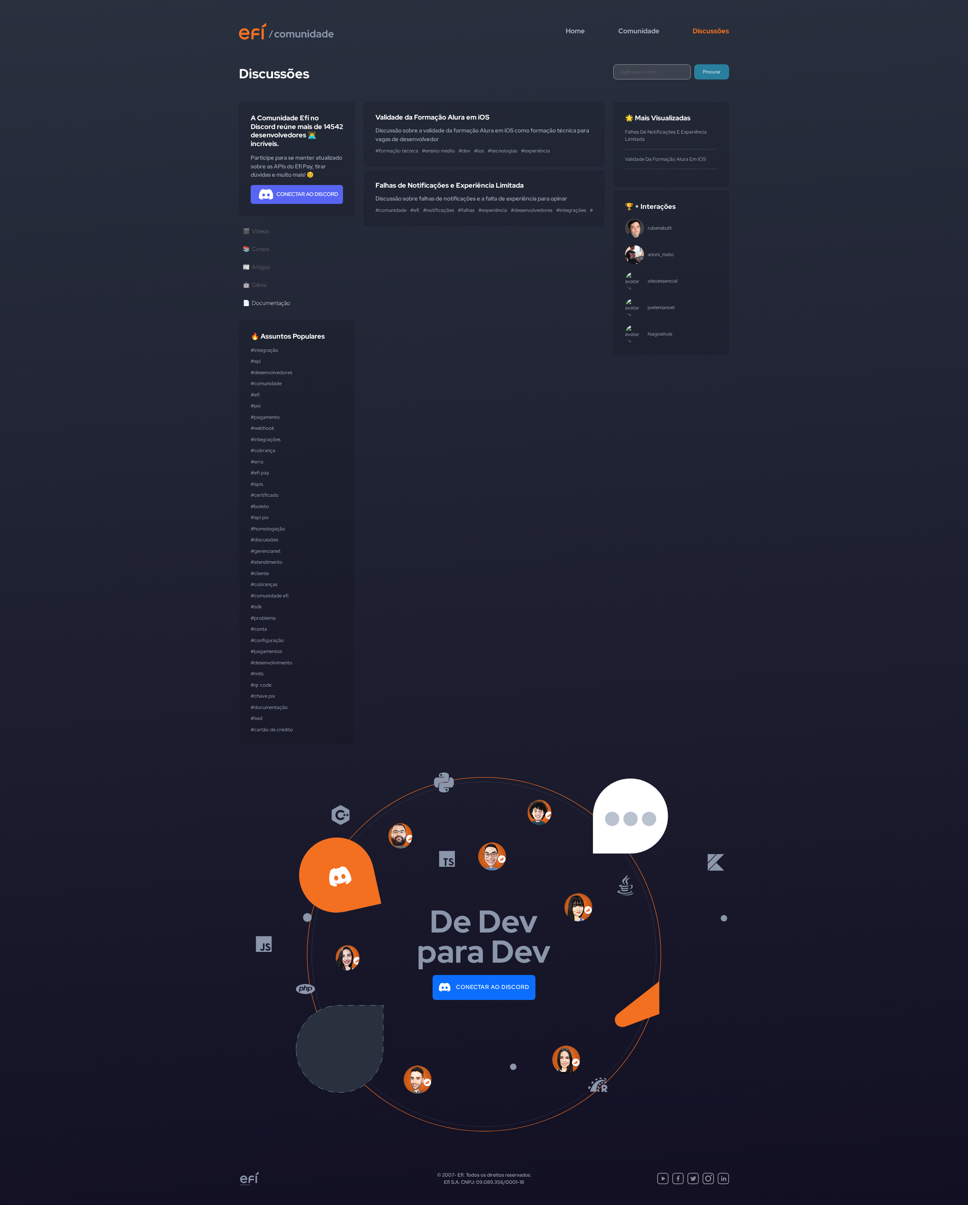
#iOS (479, 151)
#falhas (466, 210)
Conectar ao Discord (492, 987)
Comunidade (638, 30)
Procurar (711, 72)
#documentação (269, 707)
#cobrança (263, 450)
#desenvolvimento (271, 662)
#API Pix (259, 517)
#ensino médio (438, 151)
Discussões (711, 30)
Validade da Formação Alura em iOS (432, 117)
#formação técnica (396, 151)
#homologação (268, 529)
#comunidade (266, 383)
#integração (264, 350)
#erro (257, 462)
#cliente (260, 573)
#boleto (260, 506)
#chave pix (263, 696)
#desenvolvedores (271, 372)
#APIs (257, 484)
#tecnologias (502, 151)
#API (256, 361)
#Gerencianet (266, 551)
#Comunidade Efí (270, 595)
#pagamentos (266, 651)
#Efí (255, 395)
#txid (256, 718)
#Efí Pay (260, 473)
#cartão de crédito (272, 729)
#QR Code (261, 685)
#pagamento (265, 417)
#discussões (264, 539)
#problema (263, 618)
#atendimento (266, 562)
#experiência (535, 151)
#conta (259, 629)
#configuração (267, 640)
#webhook (262, 428)
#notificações (438, 210)
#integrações (266, 439)
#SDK (256, 606)
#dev (464, 151)
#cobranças (264, 584)
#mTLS (257, 673)
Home (575, 30)
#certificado (265, 495)
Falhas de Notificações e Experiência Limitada (449, 185)
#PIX (256, 406)
